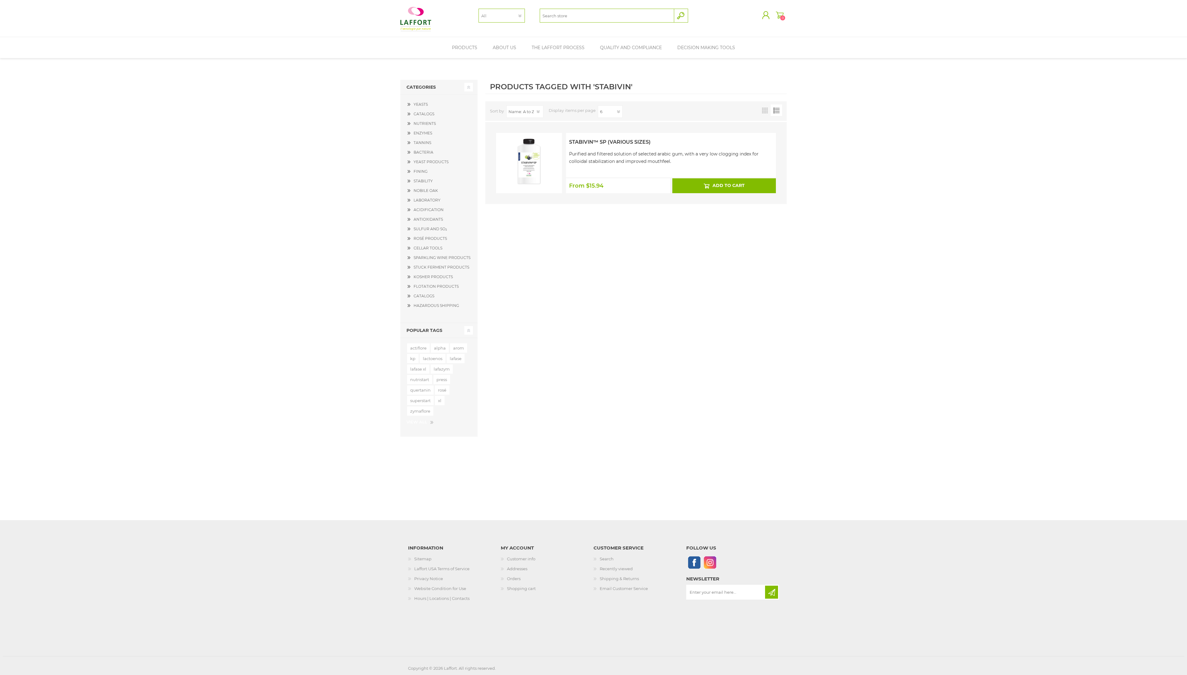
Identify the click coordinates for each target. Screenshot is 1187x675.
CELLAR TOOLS (428, 248)
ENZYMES (423, 133)
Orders (514, 578)
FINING (421, 171)
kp (412, 358)
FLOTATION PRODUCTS (436, 286)
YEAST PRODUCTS (431, 161)
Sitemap (423, 558)
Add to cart (728, 185)
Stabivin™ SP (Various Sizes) (610, 142)
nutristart (419, 379)
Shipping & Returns (619, 578)
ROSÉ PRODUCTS (430, 238)
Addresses (517, 568)
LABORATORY (427, 200)
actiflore (418, 348)
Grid (765, 110)
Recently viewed (616, 568)
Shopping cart (780, 15)
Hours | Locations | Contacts (442, 598)
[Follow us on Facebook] (694, 562)
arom (458, 348)
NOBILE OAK (426, 190)
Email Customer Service (624, 588)
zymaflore (420, 411)
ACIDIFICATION (429, 209)
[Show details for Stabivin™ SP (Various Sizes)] (529, 149)
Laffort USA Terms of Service (442, 568)
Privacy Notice (428, 578)
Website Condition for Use (440, 588)
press (441, 379)
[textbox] (607, 16)
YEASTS (421, 104)
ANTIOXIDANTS (428, 219)
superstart (420, 400)
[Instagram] (710, 562)
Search (607, 558)
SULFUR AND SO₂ (430, 229)
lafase (456, 358)
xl (439, 400)
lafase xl (418, 369)
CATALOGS (424, 114)
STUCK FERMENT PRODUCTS (441, 267)
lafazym (442, 369)
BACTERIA (423, 152)
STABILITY (423, 181)
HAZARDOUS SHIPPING (436, 305)
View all (416, 421)
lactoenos (432, 358)
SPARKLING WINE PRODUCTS (442, 257)
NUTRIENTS (425, 123)
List (776, 110)
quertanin (420, 390)
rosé (442, 390)
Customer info (521, 558)
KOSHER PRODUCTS (433, 276)
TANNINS (422, 142)
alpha (440, 348)
